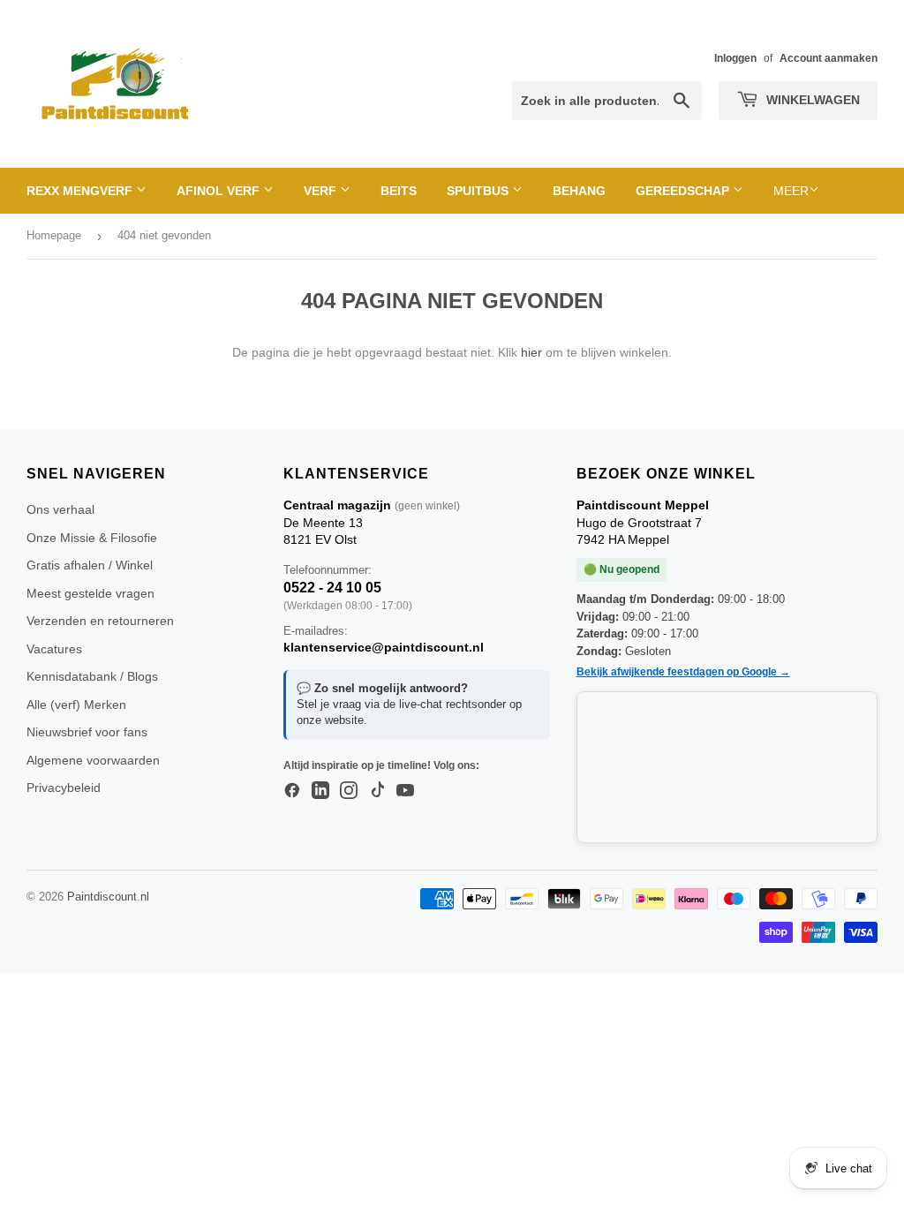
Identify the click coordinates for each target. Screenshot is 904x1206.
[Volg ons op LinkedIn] (320, 791)
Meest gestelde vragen (90, 593)
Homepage (53, 235)
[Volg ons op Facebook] (292, 791)
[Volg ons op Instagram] (349, 791)
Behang (579, 191)
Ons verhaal (60, 509)
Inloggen (735, 58)
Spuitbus (479, 191)
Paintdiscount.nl (108, 896)
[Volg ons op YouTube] (405, 791)
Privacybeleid (63, 787)
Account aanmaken (829, 58)
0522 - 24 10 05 (332, 587)
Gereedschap (684, 191)
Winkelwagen (811, 100)
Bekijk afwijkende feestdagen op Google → (683, 672)
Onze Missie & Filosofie (91, 538)
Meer (791, 191)
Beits (398, 191)
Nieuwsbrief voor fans (86, 732)
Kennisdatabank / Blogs (92, 676)
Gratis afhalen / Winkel (89, 565)
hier (531, 352)
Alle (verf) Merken (76, 704)
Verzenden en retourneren (100, 621)
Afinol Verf (220, 191)
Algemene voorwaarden (93, 760)
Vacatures (54, 649)
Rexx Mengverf (81, 191)
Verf (322, 191)
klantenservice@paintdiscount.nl (383, 647)
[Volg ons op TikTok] (377, 791)
